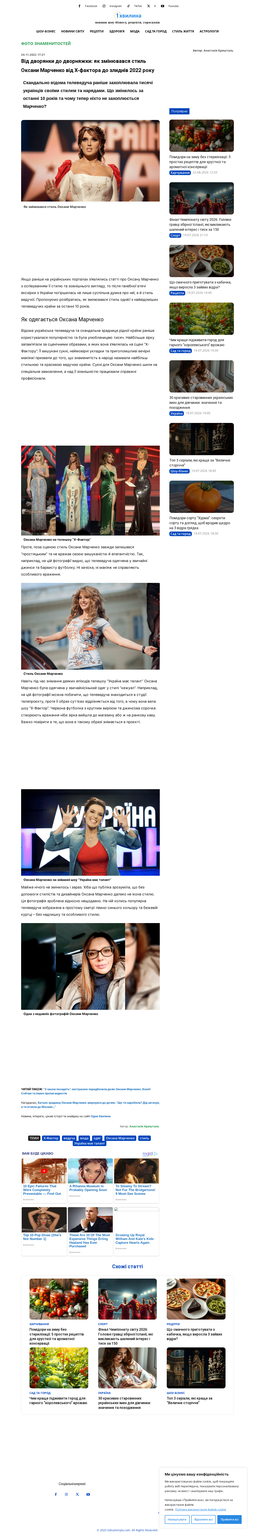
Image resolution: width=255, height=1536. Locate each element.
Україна (177, 413)
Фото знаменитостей (46, 43)
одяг (97, 1138)
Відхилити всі (203, 1519)
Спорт (175, 235)
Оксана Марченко (120, 1138)
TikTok (138, 6)
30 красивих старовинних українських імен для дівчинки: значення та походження (201, 402)
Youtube (173, 6)
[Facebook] (79, 6)
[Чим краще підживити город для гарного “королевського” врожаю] (201, 319)
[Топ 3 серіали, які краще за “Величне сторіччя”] (201, 439)
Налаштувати (177, 1519)
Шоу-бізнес (179, 471)
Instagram (116, 6)
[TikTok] (128, 6)
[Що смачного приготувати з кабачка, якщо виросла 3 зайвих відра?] (201, 261)
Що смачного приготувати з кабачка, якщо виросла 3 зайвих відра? (194, 1334)
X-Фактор (51, 1138)
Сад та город (181, 351)
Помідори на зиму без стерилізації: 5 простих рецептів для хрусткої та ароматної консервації (199, 162)
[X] (148, 6)
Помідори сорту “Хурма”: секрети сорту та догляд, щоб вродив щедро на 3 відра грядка (199, 523)
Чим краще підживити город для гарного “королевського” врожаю (58, 1400)
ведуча (69, 1138)
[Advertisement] (90, 244)
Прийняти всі (229, 1519)
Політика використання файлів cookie (200, 1509)
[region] (203, 1498)
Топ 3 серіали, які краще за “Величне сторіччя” (189, 1400)
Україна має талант (89, 1143)
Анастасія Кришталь (218, 50)
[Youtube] (162, 6)
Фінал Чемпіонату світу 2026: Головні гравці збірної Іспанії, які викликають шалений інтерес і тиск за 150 (200, 224)
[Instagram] (104, 6)
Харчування (180, 172)
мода (84, 1138)
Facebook (91, 6)
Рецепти (177, 293)
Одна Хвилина (101, 1116)
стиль (144, 1138)
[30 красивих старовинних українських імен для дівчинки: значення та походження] (201, 376)
